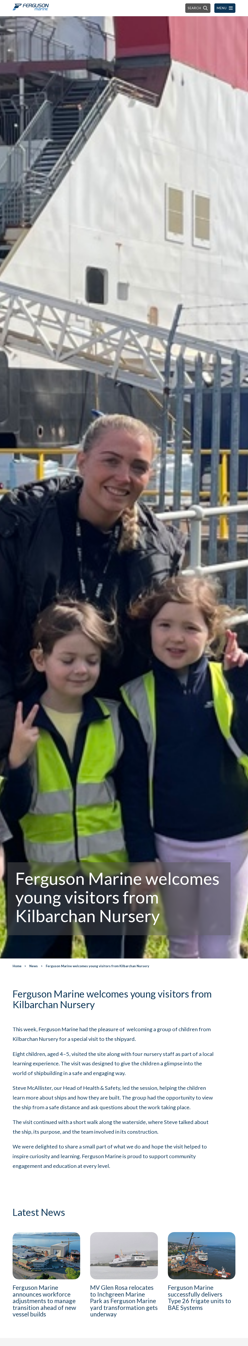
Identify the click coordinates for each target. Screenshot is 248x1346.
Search (194, 8)
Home (17, 966)
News (33, 966)
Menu (222, 8)
